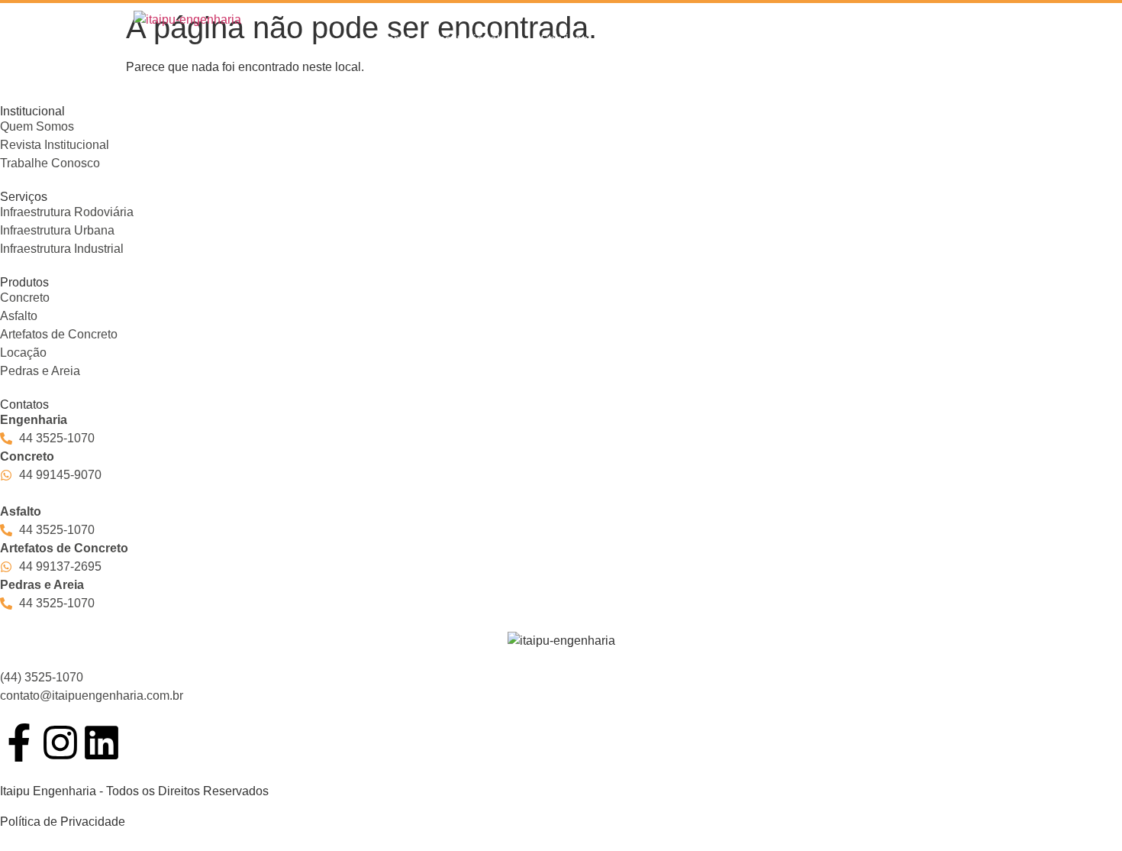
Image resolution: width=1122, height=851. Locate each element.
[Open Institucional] (510, 40)
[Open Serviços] (598, 40)
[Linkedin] (101, 742)
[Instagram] (60, 742)
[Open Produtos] (687, 40)
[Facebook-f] (19, 742)
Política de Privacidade (62, 821)
